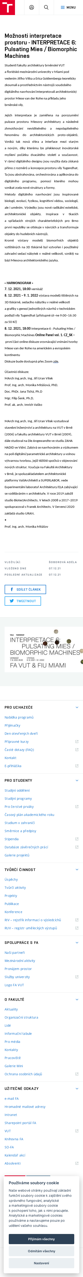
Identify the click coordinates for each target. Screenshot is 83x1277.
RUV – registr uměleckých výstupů (31, 928)
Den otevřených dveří (21, 733)
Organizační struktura (21, 1017)
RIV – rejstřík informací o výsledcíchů (33, 920)
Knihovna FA (14, 1139)
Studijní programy (18, 798)
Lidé (8, 1025)
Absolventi (18, 1163)
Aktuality (11, 1009)
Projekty (11, 895)
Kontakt (10, 758)
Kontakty (11, 1050)
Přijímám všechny (41, 1239)
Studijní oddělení (17, 790)
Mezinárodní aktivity (20, 960)
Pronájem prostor (18, 969)
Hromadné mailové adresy (25, 1106)
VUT (13, 1131)
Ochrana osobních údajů (23, 1074)
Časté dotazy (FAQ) (19, 749)
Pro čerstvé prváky (19, 806)
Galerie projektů (17, 855)
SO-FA (9, 1147)
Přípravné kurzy (17, 741)
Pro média (13, 1041)
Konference (13, 912)
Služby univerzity (17, 977)
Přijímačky (12, 725)
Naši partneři (15, 952)
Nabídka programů (19, 717)
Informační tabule (18, 1033)
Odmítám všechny (41, 1251)
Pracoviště (13, 1058)
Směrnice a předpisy (20, 831)
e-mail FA (12, 1098)
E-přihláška (13, 766)
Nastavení (41, 1263)
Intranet (11, 1115)
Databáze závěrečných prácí (26, 847)
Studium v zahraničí (20, 823)
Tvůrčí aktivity (15, 887)
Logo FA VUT (14, 985)
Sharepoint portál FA (20, 1123)
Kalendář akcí (15, 1155)
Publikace (12, 904)
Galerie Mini (14, 1066)
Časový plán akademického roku (29, 814)
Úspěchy (11, 879)
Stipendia (12, 839)
